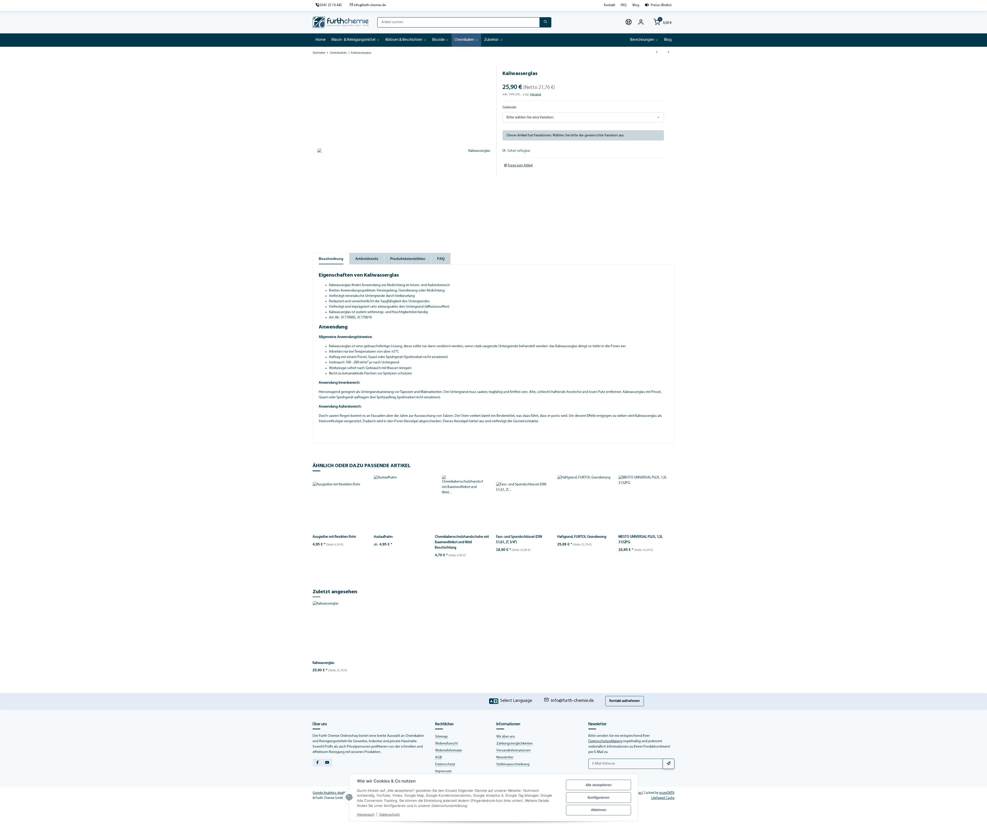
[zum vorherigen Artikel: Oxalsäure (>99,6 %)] (657, 53)
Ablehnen (598, 810)
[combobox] (583, 117)
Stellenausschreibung (512, 764)
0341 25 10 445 (331, 5)
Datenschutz (445, 764)
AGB (438, 757)
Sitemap (441, 737)
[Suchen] (545, 22)
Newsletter (504, 757)
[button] (641, 22)
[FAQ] (629, 22)
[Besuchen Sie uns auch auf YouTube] (327, 763)
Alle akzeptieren (598, 785)
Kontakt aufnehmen (624, 701)
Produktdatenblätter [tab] (407, 259)
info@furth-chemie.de (370, 5)
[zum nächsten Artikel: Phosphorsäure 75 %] (668, 53)
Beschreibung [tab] (331, 259)
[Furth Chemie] (341, 22)
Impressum (443, 771)
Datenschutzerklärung (605, 741)
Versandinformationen (513, 750)
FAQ (624, 5)
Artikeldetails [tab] (366, 259)
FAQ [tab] (441, 259)
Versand (535, 94)
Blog (636, 5)
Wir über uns (505, 737)
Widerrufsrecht (446, 744)
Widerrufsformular (448, 750)
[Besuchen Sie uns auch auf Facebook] (318, 763)
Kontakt (609, 5)
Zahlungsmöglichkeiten (514, 744)
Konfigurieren (598, 797)
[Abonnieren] (668, 764)
